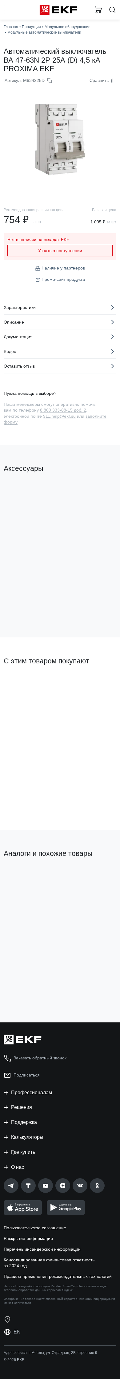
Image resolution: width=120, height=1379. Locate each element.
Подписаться (27, 1075)
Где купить (23, 1152)
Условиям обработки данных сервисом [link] (32, 1290)
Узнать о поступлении (60, 250)
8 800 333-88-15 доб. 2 (63, 410)
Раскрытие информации (28, 1238)
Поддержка (24, 1122)
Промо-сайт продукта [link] (63, 279)
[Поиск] (112, 10)
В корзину (28, 608)
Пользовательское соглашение (35, 1227)
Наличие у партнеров (63, 268)
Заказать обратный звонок (40, 1057)
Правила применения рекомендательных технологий (58, 1276)
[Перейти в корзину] (98, 10)
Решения (21, 1107)
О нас (17, 1167)
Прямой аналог (21, 874)
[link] (11, 1185)
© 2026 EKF (14, 1360)
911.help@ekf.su (59, 416)
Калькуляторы (27, 1137)
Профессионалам (31, 1092)
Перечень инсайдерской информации (42, 1249)
